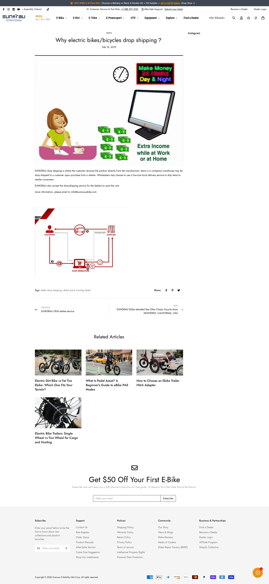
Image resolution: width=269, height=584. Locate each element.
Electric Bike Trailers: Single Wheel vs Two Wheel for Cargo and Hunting (56, 437)
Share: (157, 290)
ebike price (69, 290)
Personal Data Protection (130, 557)
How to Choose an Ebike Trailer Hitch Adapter (158, 382)
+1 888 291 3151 (129, 9)
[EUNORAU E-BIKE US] (13, 17)
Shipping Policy (125, 527)
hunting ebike (83, 290)
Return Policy (124, 537)
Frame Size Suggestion (88, 552)
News (109, 33)
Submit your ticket (174, 9)
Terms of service (125, 547)
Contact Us (81, 527)
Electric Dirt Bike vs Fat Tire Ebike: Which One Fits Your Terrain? (53, 385)
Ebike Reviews (165, 537)
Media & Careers (167, 542)
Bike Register (82, 532)
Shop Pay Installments (87, 557)
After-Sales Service (85, 547)
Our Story (163, 527)
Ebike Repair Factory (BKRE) (173, 547)
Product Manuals (84, 542)
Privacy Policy (124, 542)
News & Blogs (165, 532)
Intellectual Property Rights (131, 552)
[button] (262, 17)
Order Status (82, 537)
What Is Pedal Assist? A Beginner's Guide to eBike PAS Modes (107, 385)
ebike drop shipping (51, 290)
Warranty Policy (125, 532)
